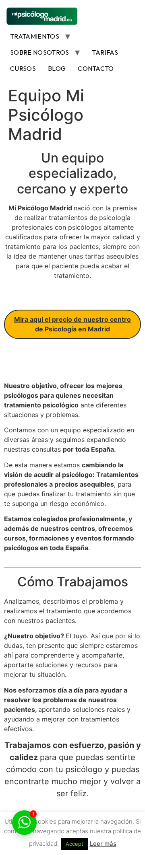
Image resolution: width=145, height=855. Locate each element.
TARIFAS (105, 52)
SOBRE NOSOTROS (39, 52)
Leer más (103, 843)
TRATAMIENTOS (34, 36)
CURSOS (23, 68)
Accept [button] (74, 844)
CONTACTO (96, 68)
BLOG (57, 68)
